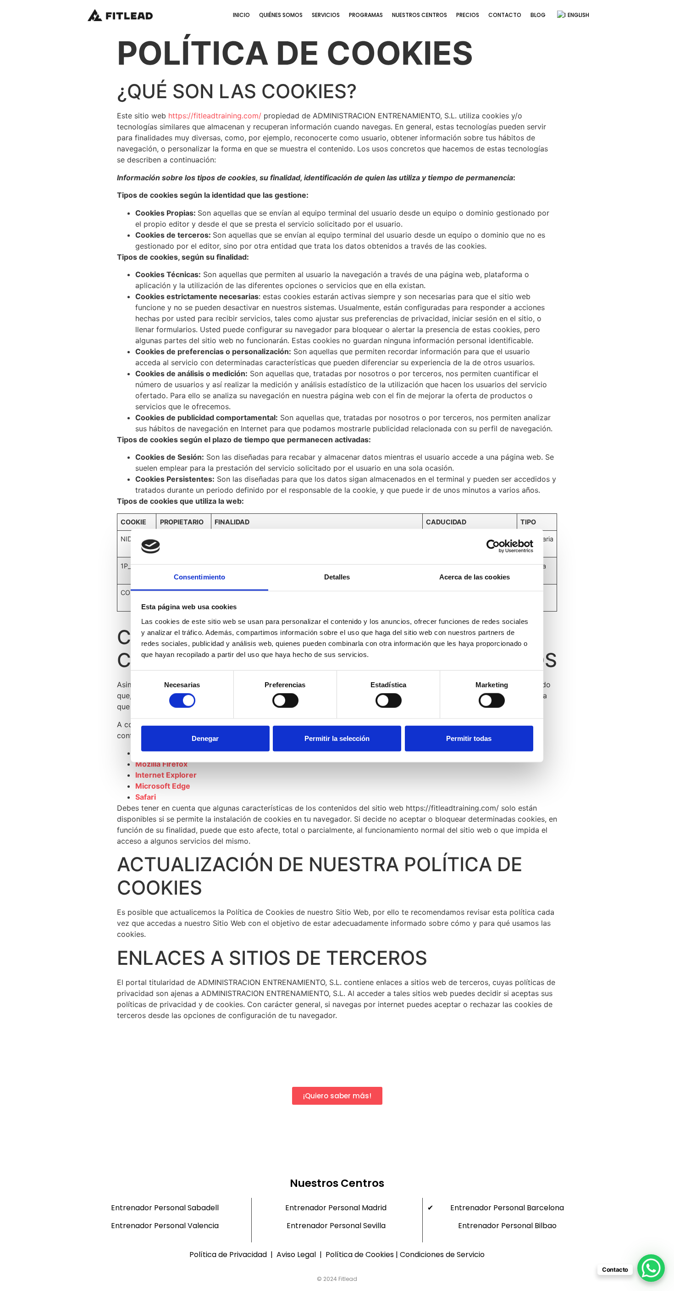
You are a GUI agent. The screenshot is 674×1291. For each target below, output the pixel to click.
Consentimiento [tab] (199, 577)
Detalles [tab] (337, 577)
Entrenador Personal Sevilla (336, 1225)
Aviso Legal (297, 1254)
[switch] (285, 700)
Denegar (205, 738)
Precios (467, 15)
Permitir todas (469, 738)
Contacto (504, 15)
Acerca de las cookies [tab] (474, 577)
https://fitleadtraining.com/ (214, 115)
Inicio (241, 15)
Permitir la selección (337, 738)
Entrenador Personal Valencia (165, 1225)
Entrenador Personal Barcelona (507, 1207)
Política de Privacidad (228, 1254)
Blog (538, 15)
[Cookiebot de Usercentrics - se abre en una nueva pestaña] (493, 546)
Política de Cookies (360, 1254)
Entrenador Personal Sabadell (165, 1207)
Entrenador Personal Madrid (336, 1207)
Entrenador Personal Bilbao (507, 1225)
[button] (337, 1096)
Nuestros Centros (419, 15)
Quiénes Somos (281, 15)
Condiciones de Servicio (442, 1254)
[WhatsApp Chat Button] (651, 1268)
